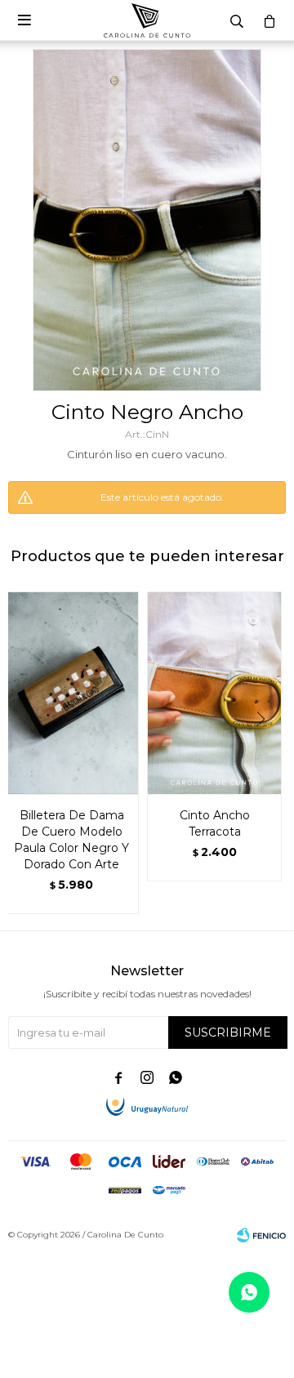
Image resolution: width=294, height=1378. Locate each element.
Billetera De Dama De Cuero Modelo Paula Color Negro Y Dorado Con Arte (71, 840)
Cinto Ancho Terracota (215, 823)
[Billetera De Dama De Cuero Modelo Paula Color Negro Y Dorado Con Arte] (71, 692)
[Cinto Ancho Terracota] (214, 692)
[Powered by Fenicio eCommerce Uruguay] (261, 1235)
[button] (267, 752)
